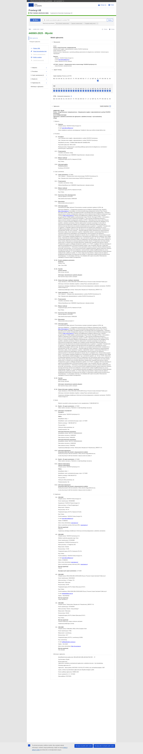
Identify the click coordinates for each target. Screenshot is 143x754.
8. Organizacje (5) (35, 82)
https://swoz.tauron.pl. (63, 211)
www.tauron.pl (74, 522)
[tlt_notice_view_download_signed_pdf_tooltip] (98, 81)
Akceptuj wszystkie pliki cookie (84, 746)
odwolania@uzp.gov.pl (67, 593)
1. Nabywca (34, 67)
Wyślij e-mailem (37, 57)
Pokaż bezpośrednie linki (40, 51)
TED (30, 29)
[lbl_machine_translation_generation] (71, 96)
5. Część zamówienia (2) (37, 75)
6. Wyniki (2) (34, 79)
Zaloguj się (103, 5)
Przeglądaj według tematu (90, 23)
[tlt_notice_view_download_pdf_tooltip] (54, 91)
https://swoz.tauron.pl (68, 215)
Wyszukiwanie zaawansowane (62, 23)
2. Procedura (34, 71)
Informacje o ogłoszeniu (37, 86)
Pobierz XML (36, 48)
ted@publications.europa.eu (68, 642)
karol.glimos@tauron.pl (63, 59)
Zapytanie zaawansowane (76, 23)
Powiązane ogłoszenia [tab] (35, 41)
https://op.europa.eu (76, 646)
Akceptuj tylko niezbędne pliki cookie (104, 746)
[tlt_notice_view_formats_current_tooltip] (110, 106)
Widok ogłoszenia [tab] (34, 38)
